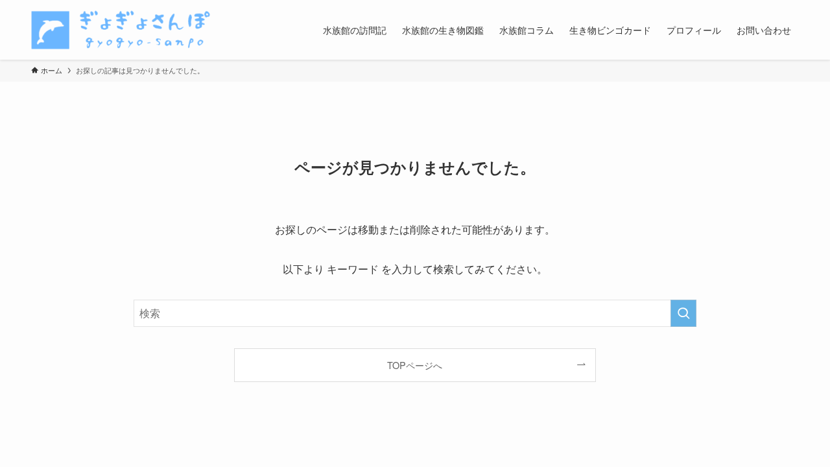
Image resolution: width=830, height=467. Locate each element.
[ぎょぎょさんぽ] (120, 29)
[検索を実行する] (683, 313)
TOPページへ (414, 365)
